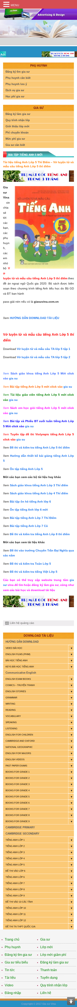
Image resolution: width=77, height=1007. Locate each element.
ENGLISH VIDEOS (15, 759)
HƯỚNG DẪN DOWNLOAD (22, 641)
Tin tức (10, 970)
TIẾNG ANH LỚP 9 (15, 895)
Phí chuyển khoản (17, 132)
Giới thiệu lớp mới (17, 126)
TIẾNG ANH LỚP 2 (15, 846)
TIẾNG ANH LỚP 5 (15, 864)
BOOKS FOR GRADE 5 (18, 796)
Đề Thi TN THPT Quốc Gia (20, 926)
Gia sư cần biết (15, 144)
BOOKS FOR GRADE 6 (18, 803)
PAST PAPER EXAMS (16, 765)
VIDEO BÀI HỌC (14, 648)
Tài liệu (10, 977)
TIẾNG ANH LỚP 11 (16, 914)
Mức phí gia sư (15, 138)
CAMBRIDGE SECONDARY (22, 833)
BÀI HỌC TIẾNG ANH (17, 660)
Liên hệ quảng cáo (22, 623)
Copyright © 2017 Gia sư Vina (38, 1003)
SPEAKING (11, 722)
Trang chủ (12, 939)
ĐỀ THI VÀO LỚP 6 (15, 871)
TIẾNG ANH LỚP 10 (16, 908)
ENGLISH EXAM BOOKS (18, 679)
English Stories (16, 691)
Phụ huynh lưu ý (16, 84)
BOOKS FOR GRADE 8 (18, 815)
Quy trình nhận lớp (18, 120)
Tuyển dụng (48, 977)
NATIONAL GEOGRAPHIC (19, 747)
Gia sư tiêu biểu (16, 962)
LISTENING (11, 728)
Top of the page (71, 1001)
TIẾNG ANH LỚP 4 (15, 858)
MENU (15, 5)
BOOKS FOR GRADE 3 (18, 784)
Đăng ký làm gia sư (18, 114)
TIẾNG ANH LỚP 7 (15, 883)
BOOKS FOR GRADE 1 (18, 772)
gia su (13, 378)
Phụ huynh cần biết (18, 77)
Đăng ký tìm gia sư (18, 71)
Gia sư (45, 939)
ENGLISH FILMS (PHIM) (18, 654)
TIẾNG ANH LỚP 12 (16, 920)
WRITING (10, 703)
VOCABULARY (13, 716)
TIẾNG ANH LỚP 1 (15, 840)
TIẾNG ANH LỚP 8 (15, 889)
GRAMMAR (11, 697)
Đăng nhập (13, 993)
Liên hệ (45, 993)
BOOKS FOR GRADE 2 (18, 778)
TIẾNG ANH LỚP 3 (15, 852)
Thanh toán (48, 970)
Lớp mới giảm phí (53, 954)
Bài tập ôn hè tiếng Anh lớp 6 (30, 501)
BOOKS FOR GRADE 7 (18, 809)
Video (9, 985)
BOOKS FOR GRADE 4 (18, 790)
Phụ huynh (13, 947)
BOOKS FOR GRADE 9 (18, 821)
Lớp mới (46, 947)
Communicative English (21, 672)
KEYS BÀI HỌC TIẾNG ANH (20, 666)
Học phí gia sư (15, 96)
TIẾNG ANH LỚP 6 (15, 877)
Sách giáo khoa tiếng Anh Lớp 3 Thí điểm (39, 485)
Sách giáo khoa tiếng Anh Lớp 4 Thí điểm (39, 493)
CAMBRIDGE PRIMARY (20, 827)
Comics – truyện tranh (20, 685)
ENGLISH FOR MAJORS (18, 753)
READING (11, 710)
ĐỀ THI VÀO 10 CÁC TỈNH (19, 902)
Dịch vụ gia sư (15, 90)
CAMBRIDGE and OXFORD (20, 741)
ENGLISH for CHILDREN (19, 734)
